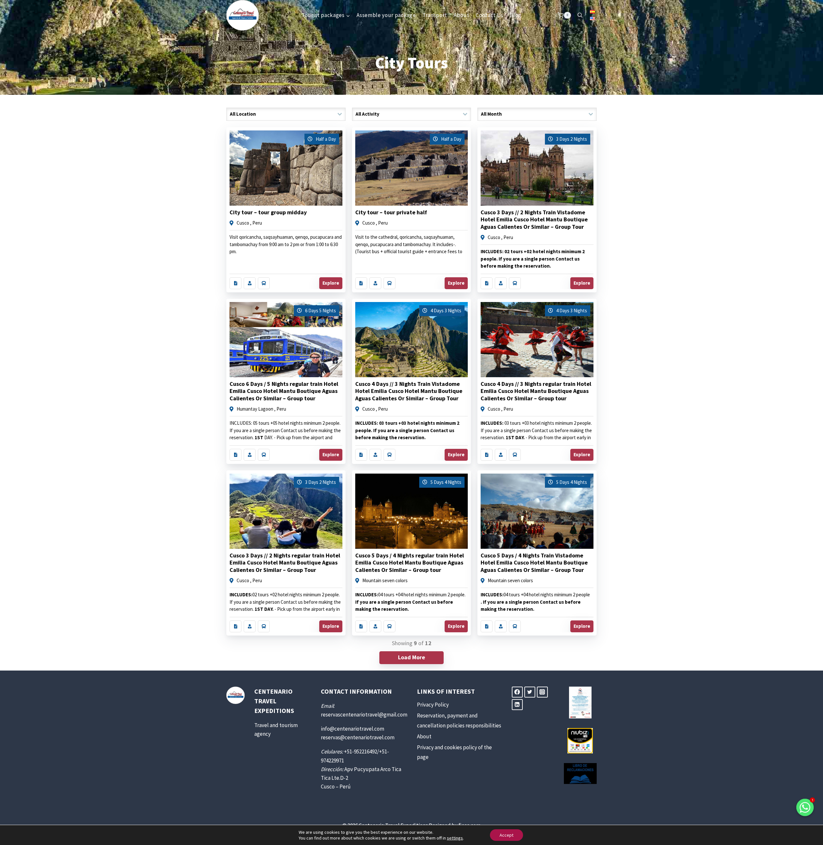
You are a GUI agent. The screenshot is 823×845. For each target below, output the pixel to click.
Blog (515, 15)
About (461, 15)
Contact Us (489, 15)
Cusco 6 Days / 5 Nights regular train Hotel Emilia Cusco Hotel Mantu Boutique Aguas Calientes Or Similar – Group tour (284, 391)
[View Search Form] (579, 15)
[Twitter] (529, 692)
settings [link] (455, 838)
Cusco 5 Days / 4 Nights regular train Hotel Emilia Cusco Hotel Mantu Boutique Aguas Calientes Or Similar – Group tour (409, 563)
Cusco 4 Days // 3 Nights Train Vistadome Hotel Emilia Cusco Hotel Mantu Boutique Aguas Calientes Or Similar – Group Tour (408, 391)
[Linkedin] (517, 704)
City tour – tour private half (391, 212)
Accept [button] (506, 835)
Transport (434, 15)
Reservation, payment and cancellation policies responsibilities (459, 720)
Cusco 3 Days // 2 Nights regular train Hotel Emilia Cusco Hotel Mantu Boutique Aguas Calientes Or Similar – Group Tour (285, 563)
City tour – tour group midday (268, 212)
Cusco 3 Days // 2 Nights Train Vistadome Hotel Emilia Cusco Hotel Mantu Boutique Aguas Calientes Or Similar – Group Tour (534, 219)
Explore (330, 283)
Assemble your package (386, 15)
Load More (411, 657)
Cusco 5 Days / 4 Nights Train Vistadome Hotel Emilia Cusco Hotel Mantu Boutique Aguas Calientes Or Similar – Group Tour (534, 563)
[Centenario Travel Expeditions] (242, 15)
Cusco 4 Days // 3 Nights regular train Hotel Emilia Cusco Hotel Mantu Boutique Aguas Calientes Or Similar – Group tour (536, 391)
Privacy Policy (433, 704)
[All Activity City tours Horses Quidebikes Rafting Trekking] (411, 114)
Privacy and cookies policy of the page (454, 752)
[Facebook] (517, 692)
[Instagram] (542, 692)
